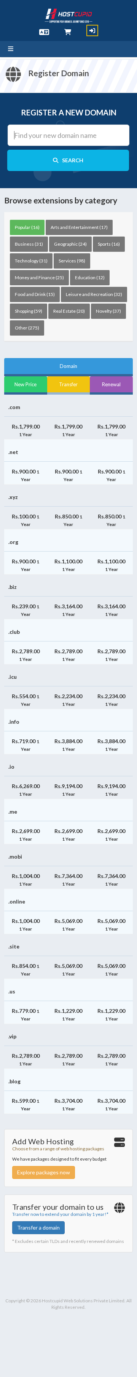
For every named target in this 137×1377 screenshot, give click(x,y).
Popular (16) (27, 227)
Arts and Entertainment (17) (79, 227)
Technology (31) (31, 261)
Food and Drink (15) (35, 294)
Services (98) (72, 261)
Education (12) (90, 277)
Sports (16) (109, 244)
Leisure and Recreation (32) (94, 294)
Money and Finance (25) (39, 277)
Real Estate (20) (69, 311)
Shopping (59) (28, 311)
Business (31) (29, 244)
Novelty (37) (108, 311)
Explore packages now (43, 1172)
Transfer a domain (38, 1227)
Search (72, 160)
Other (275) (27, 328)
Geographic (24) (70, 244)
